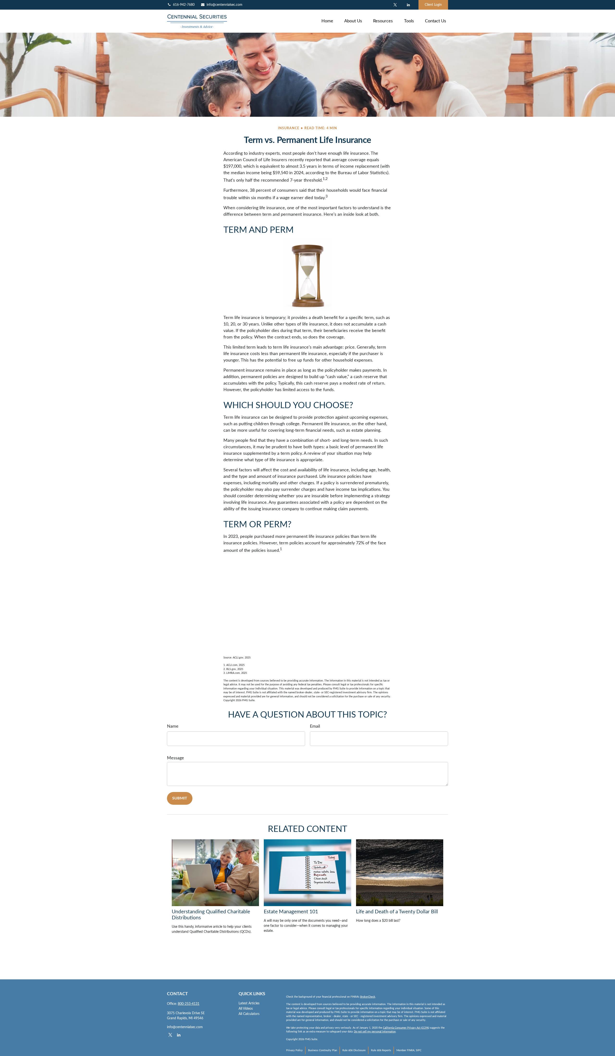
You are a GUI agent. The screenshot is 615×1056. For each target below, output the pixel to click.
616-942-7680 (184, 4)
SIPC (418, 1050)
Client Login (433, 4)
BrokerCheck (367, 996)
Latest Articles (249, 1003)
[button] (327, 21)
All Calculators (249, 1014)
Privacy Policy (294, 1050)
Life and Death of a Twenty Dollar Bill (397, 911)
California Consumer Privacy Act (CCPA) (406, 1027)
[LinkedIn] (408, 5)
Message (175, 758)
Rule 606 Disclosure (354, 1050)
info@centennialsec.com (224, 4)
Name (172, 726)
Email (315, 726)
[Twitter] (395, 5)
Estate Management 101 (291, 911)
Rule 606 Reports (381, 1050)
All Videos (246, 1008)
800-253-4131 (188, 1004)
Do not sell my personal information (375, 1031)
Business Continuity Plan (322, 1050)
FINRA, (411, 1050)
